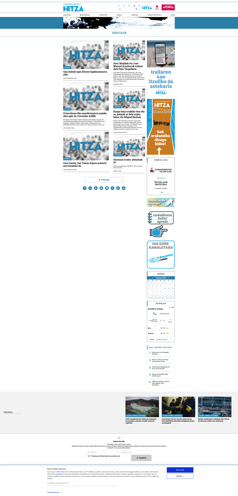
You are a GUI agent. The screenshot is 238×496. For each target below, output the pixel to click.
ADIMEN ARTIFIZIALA (154, 15)
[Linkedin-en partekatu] (118, 188)
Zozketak (134, 15)
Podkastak (103, 15)
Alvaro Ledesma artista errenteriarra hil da (160, 360)
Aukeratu (179, 476)
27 (150, 282)
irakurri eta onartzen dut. (105, 456)
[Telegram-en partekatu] (107, 188)
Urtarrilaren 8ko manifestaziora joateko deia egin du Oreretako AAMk (85, 115)
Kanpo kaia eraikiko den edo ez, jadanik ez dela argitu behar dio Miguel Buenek (129, 114)
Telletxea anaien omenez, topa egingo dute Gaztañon (161, 383)
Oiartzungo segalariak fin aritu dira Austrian (161, 368)
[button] (163, 339)
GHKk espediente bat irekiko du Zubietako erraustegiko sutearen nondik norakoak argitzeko (141, 421)
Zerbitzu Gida (161, 160)
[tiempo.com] (173, 307)
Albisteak (67, 15)
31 (165, 282)
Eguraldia (161, 303)
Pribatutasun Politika (97, 456)
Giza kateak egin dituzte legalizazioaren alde (85, 73)
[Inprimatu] (124, 188)
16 (172, 288)
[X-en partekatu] (90, 188)
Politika (67, 67)
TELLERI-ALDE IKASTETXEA (161, 183)
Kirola (116, 58)
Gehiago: (152, 339)
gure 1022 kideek (58, 472)
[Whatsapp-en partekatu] (112, 188)
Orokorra (117, 155)
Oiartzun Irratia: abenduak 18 (128, 161)
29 (158, 282)
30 (162, 282)
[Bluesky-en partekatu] (101, 188)
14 (164, 288)
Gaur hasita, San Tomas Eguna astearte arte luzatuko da (84, 164)
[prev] (153, 278)
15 (168, 288)
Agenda (119, 15)
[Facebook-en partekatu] (84, 188)
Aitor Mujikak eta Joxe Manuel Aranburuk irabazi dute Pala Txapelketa (128, 66)
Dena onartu (180, 470)
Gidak (173, 15)
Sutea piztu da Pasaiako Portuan (160, 353)
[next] (168, 278)
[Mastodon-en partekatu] (96, 188)
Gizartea (67, 159)
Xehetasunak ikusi (53, 492)
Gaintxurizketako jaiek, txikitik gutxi (160, 375)
